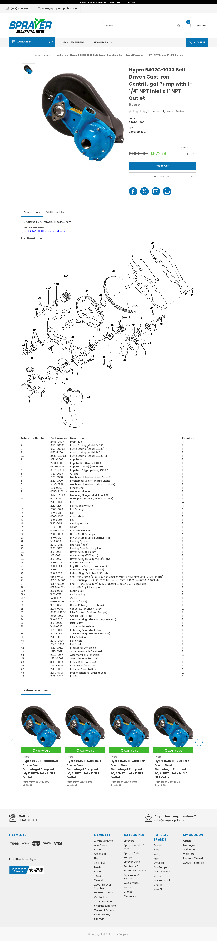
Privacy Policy (102, 914)
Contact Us (101, 897)
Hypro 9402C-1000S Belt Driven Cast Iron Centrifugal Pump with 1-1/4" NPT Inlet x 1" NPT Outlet (40, 769)
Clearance (130, 896)
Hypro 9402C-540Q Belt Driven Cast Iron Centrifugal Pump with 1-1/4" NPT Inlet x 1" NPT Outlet (128, 769)
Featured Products (135, 870)
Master (98, 867)
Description (32, 212)
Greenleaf (100, 854)
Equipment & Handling (131, 876)
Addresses (189, 849)
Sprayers (129, 840)
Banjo (97, 849)
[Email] (156, 191)
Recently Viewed (193, 858)
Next (199, 742)
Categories (24, 41)
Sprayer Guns (132, 862)
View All (98, 880)
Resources (101, 42)
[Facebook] (133, 191)
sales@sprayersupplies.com (59, 8)
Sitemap (99, 919)
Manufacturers (74, 42)
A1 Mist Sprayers (103, 840)
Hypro (97, 858)
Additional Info (55, 212)
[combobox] (143, 25)
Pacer (97, 871)
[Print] (167, 191)
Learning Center (103, 892)
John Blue (100, 862)
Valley (157, 854)
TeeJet (98, 876)
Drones (128, 891)
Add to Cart (43, 750)
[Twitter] (144, 191)
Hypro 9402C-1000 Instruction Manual (43, 231)
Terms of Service (104, 910)
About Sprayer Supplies (102, 886)
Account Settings (193, 862)
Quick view (56, 703)
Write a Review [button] (175, 111)
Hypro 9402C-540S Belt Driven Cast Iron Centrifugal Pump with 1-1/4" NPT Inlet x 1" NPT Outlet (84, 769)
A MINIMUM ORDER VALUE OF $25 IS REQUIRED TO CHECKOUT (108, 2)
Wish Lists (188, 854)
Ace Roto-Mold (162, 880)
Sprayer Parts (132, 853)
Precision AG (131, 866)
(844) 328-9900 (19, 8)
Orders (187, 840)
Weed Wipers (132, 883)
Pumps (128, 857)
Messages (189, 845)
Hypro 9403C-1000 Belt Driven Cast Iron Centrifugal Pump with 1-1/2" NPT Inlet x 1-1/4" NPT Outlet (172, 769)
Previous (14, 742)
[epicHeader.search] (178, 25)
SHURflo (158, 885)
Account (199, 42)
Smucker (159, 863)
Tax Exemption (103, 901)
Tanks (127, 887)
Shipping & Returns (105, 906)
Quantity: (183, 147)
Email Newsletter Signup (23, 859)
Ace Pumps (101, 845)
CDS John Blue (162, 871)
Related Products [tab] (36, 690)
